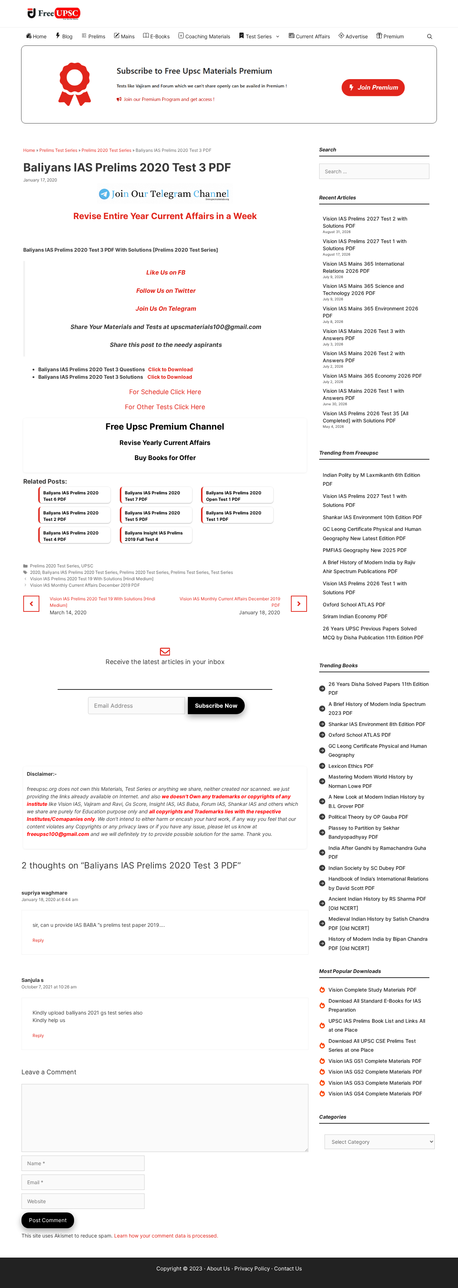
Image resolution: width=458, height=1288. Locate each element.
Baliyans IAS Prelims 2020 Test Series (79, 572)
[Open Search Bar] (430, 36)
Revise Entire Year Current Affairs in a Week (165, 216)
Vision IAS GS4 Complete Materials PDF (375, 1093)
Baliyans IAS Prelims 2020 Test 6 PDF (70, 496)
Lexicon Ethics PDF (351, 766)
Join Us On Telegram (166, 308)
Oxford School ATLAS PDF (354, 604)
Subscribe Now (216, 705)
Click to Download (170, 369)
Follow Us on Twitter (166, 290)
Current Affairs (312, 36)
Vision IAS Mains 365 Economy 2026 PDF (372, 376)
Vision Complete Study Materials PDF (372, 990)
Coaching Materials (207, 36)
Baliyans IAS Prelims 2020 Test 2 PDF (70, 516)
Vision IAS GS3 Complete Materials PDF (375, 1083)
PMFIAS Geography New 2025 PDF (365, 550)
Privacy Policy (252, 1268)
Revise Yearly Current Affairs (165, 442)
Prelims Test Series (58, 150)
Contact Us (288, 1268)
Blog (67, 36)
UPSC (87, 565)
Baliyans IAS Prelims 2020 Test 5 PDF (152, 516)
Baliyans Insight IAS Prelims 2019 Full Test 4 (154, 536)
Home (39, 36)
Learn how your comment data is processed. (166, 1236)
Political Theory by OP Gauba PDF (368, 817)
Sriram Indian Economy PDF (355, 616)
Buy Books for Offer (165, 457)
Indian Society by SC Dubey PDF (366, 868)
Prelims (96, 36)
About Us (218, 1268)
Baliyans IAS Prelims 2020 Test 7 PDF (152, 496)
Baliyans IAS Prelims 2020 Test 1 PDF (233, 516)
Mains (127, 36)
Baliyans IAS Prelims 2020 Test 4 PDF (70, 536)
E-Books (159, 36)
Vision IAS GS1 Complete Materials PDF (375, 1061)
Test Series (258, 36)
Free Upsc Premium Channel (165, 426)
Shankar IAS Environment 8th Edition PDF (376, 724)
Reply (38, 940)
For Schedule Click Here (165, 392)
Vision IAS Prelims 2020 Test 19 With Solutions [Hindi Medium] (92, 578)
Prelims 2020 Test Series (106, 150)
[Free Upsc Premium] (229, 84)
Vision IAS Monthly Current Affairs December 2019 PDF (85, 585)
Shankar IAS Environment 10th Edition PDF (372, 517)
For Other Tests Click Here (165, 407)
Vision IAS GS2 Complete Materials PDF (375, 1072)
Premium (393, 36)
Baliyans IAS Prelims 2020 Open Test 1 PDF (233, 496)
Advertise (356, 36)
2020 (35, 572)
